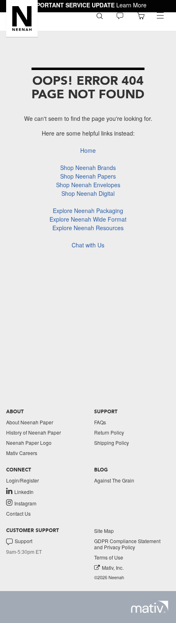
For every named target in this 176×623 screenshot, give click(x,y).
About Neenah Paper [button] (29, 422)
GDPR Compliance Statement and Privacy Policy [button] (127, 544)
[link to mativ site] (149, 607)
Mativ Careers (21, 453)
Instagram (25, 503)
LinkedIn (24, 491)
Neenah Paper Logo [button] (29, 442)
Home (88, 150)
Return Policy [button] (109, 432)
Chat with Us (88, 245)
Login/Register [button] (22, 480)
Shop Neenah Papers (88, 176)
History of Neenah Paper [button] (33, 432)
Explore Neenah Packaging (88, 210)
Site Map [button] (104, 531)
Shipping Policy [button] (111, 442)
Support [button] (23, 541)
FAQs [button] (100, 422)
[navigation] (160, 15)
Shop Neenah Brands (88, 167)
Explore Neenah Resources (88, 228)
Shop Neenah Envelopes (88, 185)
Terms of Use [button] (108, 557)
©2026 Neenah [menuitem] (109, 577)
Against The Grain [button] (114, 480)
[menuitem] (100, 15)
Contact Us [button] (18, 513)
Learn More (131, 5)
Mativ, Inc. (113, 567)
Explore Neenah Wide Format (88, 219)
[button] (22, 18)
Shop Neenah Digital (88, 193)
